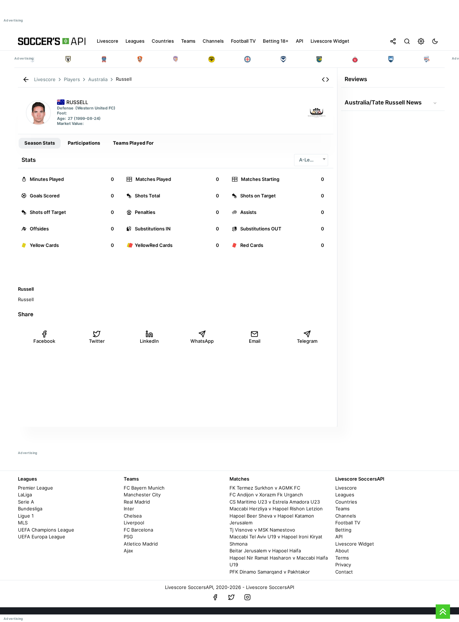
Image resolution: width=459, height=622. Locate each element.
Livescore (346, 488)
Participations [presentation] (84, 143)
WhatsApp (202, 341)
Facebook (44, 341)
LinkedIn (149, 341)
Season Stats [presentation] (39, 143)
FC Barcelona (138, 530)
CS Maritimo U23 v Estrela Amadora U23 (275, 502)
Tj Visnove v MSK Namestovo (262, 530)
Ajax (128, 550)
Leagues (344, 494)
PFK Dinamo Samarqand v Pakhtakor (270, 572)
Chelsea (133, 516)
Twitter (97, 341)
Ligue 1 (26, 516)
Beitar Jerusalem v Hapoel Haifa (265, 550)
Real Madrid (137, 502)
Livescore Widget (354, 544)
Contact (344, 572)
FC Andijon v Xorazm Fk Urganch (266, 494)
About (342, 550)
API (338, 536)
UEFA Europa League (41, 536)
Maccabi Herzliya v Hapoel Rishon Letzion (276, 508)
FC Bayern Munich (144, 488)
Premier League (35, 488)
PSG (128, 536)
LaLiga (25, 494)
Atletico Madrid (141, 544)
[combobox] (311, 160)
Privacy (343, 564)
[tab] (39, 143)
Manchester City (142, 494)
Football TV (347, 522)
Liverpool (134, 522)
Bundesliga (30, 508)
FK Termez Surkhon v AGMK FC (265, 488)
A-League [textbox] (310, 160)
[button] (325, 79)
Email (254, 341)
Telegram (307, 341)
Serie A (26, 502)
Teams (342, 508)
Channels (345, 516)
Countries (346, 502)
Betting (343, 530)
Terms (342, 558)
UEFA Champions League (46, 530)
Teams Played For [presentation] (133, 143)
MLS (23, 522)
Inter (129, 508)
